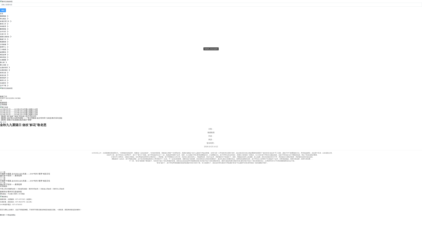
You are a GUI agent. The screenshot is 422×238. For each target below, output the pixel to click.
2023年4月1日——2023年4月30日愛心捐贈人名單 (19, 113)
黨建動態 (211, 132)
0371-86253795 (20, 202)
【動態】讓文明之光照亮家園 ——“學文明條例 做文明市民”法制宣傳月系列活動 (31, 118)
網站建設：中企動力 (7, 194)
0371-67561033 (17, 204)
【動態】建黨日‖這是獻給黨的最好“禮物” (16, 120)
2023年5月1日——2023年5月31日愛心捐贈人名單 (19, 111)
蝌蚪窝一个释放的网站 (7, 215)
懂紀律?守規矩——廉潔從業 (11, 176)
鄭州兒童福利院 (15, 92)
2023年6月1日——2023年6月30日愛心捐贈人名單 (19, 109)
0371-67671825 (20, 199)
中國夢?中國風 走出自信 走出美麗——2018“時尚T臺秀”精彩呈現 (25, 174)
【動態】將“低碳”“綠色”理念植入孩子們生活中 (18, 116)
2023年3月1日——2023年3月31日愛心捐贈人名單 (19, 114)
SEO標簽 (22, 194)
